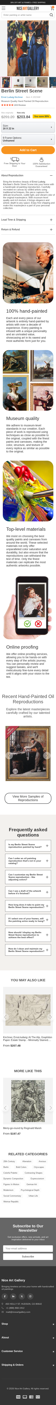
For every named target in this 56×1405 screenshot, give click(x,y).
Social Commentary (12, 1196)
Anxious (42, 1161)
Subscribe (28, 1256)
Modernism (8, 1190)
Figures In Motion (11, 1184)
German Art (32, 1184)
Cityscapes (39, 1167)
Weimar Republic (11, 1201)
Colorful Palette (10, 1173)
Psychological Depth (30, 1190)
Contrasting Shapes (33, 1173)
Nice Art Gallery (28, 8)
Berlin (6, 1167)
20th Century (9, 1161)
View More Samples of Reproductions (28, 798)
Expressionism (37, 1178)
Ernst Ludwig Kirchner (12, 97)
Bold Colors (21, 1167)
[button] (9, 755)
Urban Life (33, 1196)
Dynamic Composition (13, 1178)
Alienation (26, 1161)
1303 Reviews (20, 105)
